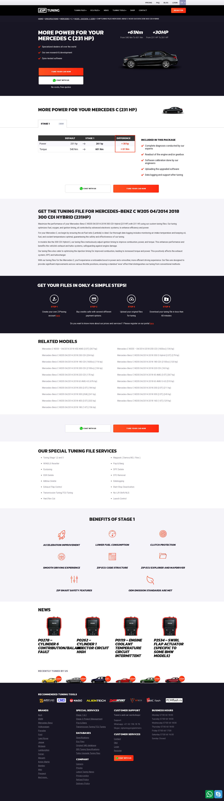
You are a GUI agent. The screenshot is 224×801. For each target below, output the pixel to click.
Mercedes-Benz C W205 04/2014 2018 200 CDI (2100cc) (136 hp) (72, 368)
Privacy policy (82, 775)
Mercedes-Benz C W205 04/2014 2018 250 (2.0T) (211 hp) (144, 388)
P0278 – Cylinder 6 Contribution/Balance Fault (61, 646)
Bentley (41, 765)
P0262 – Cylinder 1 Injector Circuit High (93, 646)
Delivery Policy (83, 783)
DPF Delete (118, 469)
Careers (79, 764)
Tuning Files (79, 10)
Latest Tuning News (85, 772)
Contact (143, 10)
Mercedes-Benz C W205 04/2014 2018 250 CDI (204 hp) (68, 355)
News (106, 10)
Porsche (42, 730)
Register (178, 10)
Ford (40, 734)
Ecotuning (47, 469)
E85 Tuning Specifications (87, 749)
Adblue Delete (49, 481)
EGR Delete (48, 475)
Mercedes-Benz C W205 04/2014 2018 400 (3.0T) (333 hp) (69, 401)
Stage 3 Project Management (89, 719)
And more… (43, 777)
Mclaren (41, 746)
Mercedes (64, 18)
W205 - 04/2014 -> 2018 (84, 18)
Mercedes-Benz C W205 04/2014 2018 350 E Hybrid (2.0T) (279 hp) (148, 355)
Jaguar (41, 742)
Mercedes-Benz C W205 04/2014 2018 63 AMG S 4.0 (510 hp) (145, 381)
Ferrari (41, 754)
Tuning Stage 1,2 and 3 (53, 457)
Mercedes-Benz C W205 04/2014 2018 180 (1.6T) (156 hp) (69, 407)
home (40, 18)
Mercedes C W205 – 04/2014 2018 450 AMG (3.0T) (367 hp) (69, 349)
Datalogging (118, 481)
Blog (166, 2)
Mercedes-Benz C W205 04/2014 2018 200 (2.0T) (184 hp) (69, 388)
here (58, 315)
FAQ (157, 2)
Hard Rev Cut (49, 498)
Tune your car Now (61, 71)
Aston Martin (44, 762)
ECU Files (94, 10)
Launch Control (120, 498)
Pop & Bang (118, 463)
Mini (40, 769)
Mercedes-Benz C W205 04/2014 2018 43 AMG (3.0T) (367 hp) (146, 375)
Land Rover (43, 738)
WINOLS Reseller (51, 463)
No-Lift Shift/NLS (121, 493)
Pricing (148, 2)
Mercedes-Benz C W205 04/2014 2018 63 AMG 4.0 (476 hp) (69, 381)
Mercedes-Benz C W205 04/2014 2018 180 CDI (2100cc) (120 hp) (147, 362)
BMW (40, 719)
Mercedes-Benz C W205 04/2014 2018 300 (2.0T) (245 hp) (144, 394)
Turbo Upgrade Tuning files (88, 753)
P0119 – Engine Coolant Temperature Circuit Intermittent (128, 648)
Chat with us (62, 80)
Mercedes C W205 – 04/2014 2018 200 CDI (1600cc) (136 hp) (145, 349)
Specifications (51, 18)
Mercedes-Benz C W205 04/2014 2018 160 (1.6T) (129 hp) (144, 401)
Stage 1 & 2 (81, 715)
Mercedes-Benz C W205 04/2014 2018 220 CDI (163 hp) (143, 368)
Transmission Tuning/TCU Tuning (58, 493)
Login (174, 2)
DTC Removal (119, 475)
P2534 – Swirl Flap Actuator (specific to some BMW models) (169, 648)
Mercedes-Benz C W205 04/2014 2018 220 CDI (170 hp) (68, 375)
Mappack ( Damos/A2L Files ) (126, 457)
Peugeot (42, 773)
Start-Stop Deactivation (123, 487)
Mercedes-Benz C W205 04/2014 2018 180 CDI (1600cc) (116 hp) (72, 362)
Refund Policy (82, 779)
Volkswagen (43, 727)
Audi (40, 715)
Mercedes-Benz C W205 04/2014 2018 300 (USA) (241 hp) (69, 394)
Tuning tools (119, 10)
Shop (132, 10)
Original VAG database (86, 745)
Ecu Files (80, 741)
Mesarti (41, 758)
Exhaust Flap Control (52, 487)
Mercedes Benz (45, 723)
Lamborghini (43, 750)
